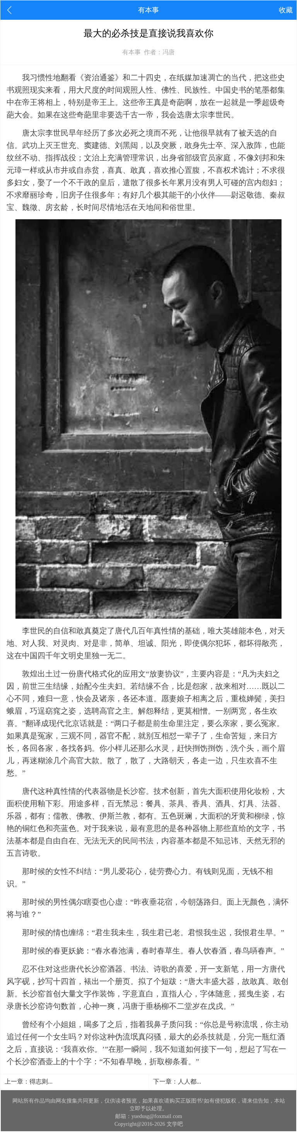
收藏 (286, 10)
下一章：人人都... (177, 1081)
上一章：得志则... (29, 1081)
